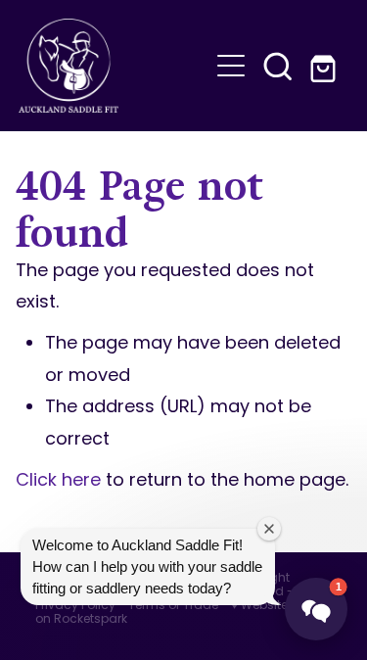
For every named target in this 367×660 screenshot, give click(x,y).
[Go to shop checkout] (324, 65)
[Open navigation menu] (230, 65)
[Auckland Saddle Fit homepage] (113, 66)
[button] (277, 65)
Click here (58, 481)
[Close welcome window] (269, 529)
